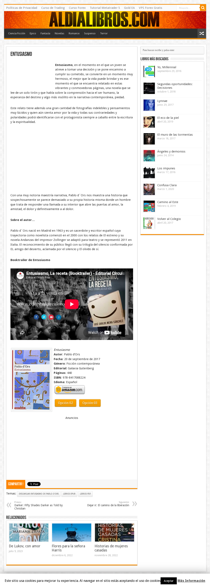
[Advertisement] (30, 72)
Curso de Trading (53, 8)
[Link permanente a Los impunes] (149, 172)
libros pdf (85, 494)
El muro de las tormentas (175, 134)
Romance (74, 33)
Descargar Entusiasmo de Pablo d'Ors (39, 494)
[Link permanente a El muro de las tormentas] (149, 138)
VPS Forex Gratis (150, 8)
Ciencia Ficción (16, 33)
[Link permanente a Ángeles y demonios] (149, 155)
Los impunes (166, 168)
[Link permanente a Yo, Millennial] (149, 71)
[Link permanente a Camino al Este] (149, 206)
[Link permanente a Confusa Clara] (149, 189)
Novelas (59, 33)
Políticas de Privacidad (21, 8)
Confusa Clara (167, 185)
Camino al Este (167, 202)
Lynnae (162, 101)
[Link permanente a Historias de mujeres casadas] (114, 532)
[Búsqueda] (203, 8)
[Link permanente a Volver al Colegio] (149, 223)
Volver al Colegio (169, 219)
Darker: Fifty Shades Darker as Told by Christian (38, 505)
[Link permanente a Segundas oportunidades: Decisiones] (149, 88)
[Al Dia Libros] (105, 20)
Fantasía (45, 33)
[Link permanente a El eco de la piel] (149, 122)
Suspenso (90, 33)
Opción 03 (89, 403)
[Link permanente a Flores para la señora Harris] (71, 532)
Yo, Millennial (166, 67)
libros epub (69, 494)
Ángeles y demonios (171, 151)
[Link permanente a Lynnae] (149, 105)
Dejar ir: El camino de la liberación (108, 504)
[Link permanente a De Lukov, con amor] (28, 532)
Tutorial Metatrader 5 (105, 8)
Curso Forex (77, 8)
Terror (104, 33)
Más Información (191, 581)
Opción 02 (65, 403)
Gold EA (129, 8)
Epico (33, 33)
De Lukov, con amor (24, 546)
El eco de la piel (168, 118)
